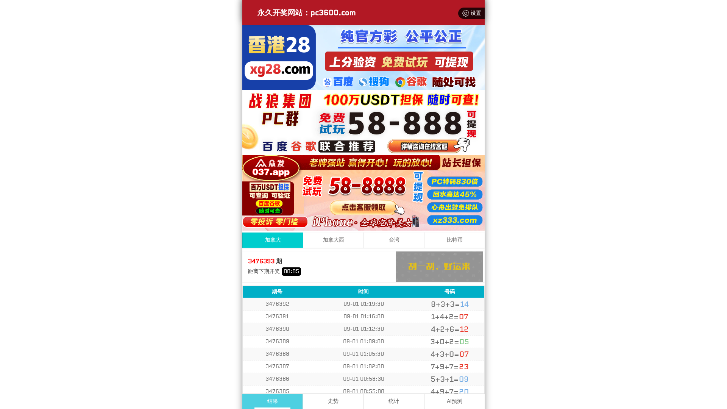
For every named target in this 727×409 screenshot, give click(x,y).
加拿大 (273, 240)
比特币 (455, 240)
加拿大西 (333, 240)
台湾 (394, 240)
